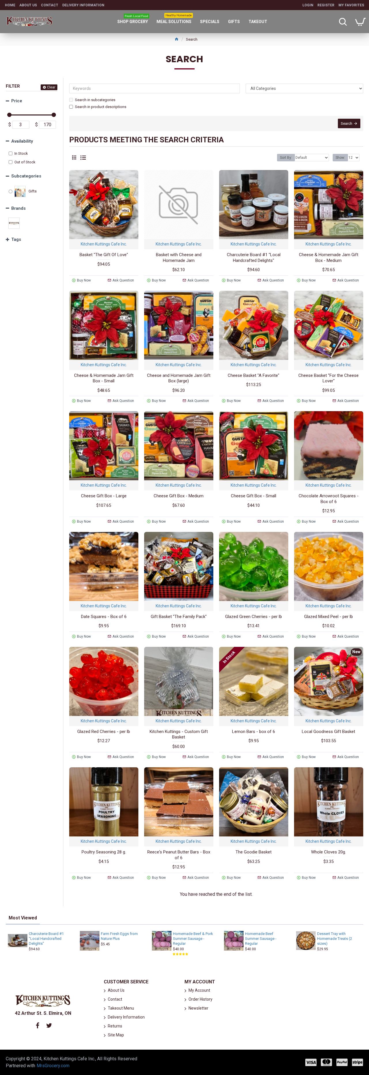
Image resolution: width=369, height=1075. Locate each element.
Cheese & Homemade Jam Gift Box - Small (103, 378)
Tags (16, 239)
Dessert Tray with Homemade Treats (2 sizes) (334, 939)
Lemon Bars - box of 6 (253, 731)
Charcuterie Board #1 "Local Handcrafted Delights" (253, 257)
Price (16, 100)
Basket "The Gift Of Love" (104, 254)
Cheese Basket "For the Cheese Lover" (328, 378)
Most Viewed (23, 918)
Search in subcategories (95, 100)
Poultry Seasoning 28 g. (104, 852)
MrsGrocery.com (53, 1065)
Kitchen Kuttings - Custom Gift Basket (179, 734)
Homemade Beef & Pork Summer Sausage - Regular (193, 939)
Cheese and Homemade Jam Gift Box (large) (178, 378)
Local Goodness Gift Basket (328, 731)
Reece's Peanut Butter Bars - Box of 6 (178, 854)
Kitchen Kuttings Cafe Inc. (104, 244)
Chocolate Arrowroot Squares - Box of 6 (329, 498)
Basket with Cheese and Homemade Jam (179, 257)
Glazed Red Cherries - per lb (103, 731)
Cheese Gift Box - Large (104, 495)
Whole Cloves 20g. (328, 852)
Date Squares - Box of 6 (104, 616)
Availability (22, 141)
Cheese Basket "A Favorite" (253, 375)
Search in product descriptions (100, 107)
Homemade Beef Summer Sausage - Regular (260, 939)
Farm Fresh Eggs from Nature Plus (119, 936)
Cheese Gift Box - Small (253, 495)
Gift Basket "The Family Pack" (179, 616)
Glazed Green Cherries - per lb (253, 616)
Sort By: (286, 158)
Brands (18, 208)
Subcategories (26, 176)
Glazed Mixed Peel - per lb (328, 616)
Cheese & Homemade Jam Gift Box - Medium (328, 257)
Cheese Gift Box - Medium (179, 495)
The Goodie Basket (254, 852)
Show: (340, 158)
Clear (51, 87)
